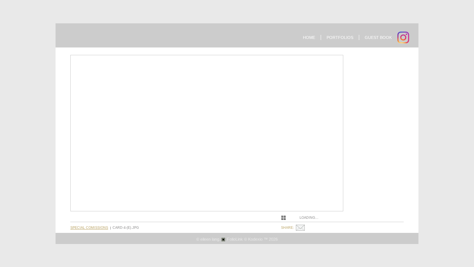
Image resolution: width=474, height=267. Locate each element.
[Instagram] (404, 37)
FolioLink (235, 239)
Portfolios (340, 37)
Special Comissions (89, 228)
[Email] (301, 228)
